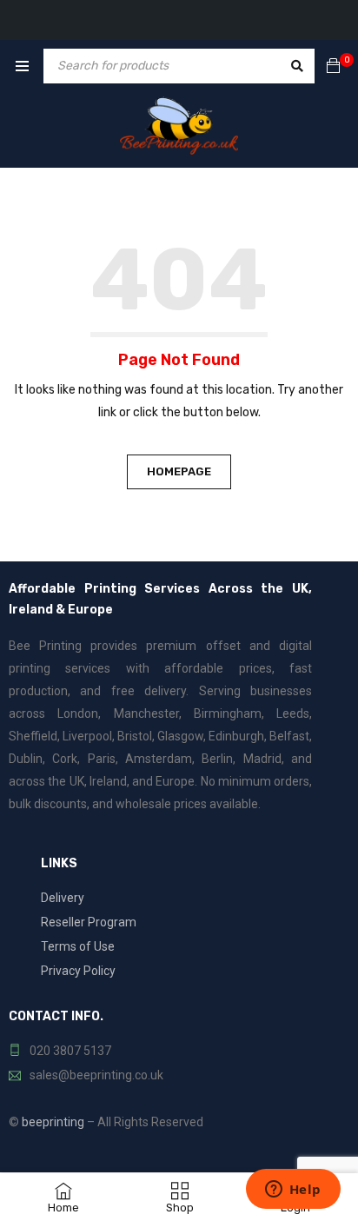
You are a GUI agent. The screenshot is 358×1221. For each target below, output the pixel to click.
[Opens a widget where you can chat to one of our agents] (293, 1190)
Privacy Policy (78, 971)
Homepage (179, 471)
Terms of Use (78, 946)
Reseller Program (88, 922)
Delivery (62, 898)
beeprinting (53, 1122)
